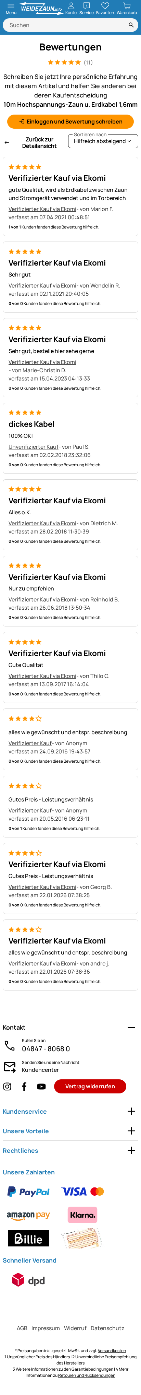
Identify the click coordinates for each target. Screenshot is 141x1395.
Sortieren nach (90, 134)
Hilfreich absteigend (100, 139)
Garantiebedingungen (92, 1369)
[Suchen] (131, 25)
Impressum (45, 1328)
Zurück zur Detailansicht (39, 143)
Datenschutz (108, 1328)
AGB (22, 1328)
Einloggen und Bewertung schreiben (75, 121)
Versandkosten (112, 1350)
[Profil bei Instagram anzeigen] (7, 1086)
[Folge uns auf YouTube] (41, 1086)
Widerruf (75, 1328)
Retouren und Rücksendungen (86, 1375)
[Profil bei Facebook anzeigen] (24, 1086)
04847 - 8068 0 (46, 1048)
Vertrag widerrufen (90, 1086)
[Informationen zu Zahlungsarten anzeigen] (70, 1215)
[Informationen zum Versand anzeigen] (28, 1279)
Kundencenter (40, 1070)
